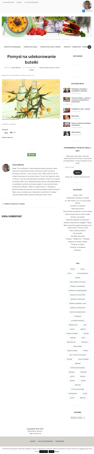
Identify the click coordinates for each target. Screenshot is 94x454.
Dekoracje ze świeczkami (77, 307)
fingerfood (77, 316)
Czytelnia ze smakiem (77, 206)
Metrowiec (75, 116)
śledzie (85, 393)
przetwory (83, 372)
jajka (85, 325)
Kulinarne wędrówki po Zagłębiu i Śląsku (78, 222)
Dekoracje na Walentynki (77, 295)
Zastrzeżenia (59, 441)
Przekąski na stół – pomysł (81, 109)
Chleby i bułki (77, 195)
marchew (73, 338)
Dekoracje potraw (77, 209)
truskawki (78, 385)
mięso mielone (71, 342)
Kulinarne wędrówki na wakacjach (77, 220)
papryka (85, 350)
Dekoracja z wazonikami (77, 286)
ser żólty (72, 380)
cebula (83, 269)
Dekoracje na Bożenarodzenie (78, 290)
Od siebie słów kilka (78, 236)
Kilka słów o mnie (8, 2)
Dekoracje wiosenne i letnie (77, 303)
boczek (73, 269)
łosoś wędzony (72, 393)
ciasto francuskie (82, 273)
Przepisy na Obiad (30, 47)
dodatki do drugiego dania (77, 312)
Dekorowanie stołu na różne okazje (77, 214)
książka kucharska (72, 333)
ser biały (82, 376)
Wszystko (77, 250)
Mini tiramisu (76, 132)
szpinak (83, 380)
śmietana (83, 398)
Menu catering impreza (78, 230)
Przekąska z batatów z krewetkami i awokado (79, 90)
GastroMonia (16, 67)
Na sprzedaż (77, 233)
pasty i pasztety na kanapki (77, 355)
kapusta (72, 329)
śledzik (72, 398)
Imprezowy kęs (73, 325)
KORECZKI (83, 329)
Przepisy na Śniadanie (12, 47)
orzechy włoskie (72, 350)
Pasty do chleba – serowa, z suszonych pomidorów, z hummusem (81, 100)
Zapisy (77, 172)
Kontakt (19, 2)
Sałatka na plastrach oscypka (14, 204)
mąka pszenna (77, 346)
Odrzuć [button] (51, 451)
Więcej (57, 451)
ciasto (69, 273)
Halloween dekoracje (77, 320)
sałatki (72, 376)
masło (83, 338)
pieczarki (69, 359)
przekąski (72, 372)
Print (33, 154)
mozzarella (84, 342)
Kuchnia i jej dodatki (78, 217)
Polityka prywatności (31, 2)
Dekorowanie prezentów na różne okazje (77, 211)
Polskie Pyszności (83, 359)
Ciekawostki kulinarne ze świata (78, 198)
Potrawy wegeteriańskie (77, 368)
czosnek (77, 277)
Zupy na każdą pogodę (77, 389)
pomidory (78, 363)
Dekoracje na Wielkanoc (77, 299)
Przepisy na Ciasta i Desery (50, 47)
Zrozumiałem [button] (43, 451)
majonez (86, 333)
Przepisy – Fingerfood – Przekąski (77, 47)
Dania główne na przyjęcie (78, 282)
